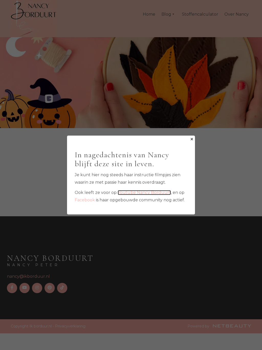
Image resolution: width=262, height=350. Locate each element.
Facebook (85, 200)
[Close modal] (192, 139)
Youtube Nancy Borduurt (144, 192)
